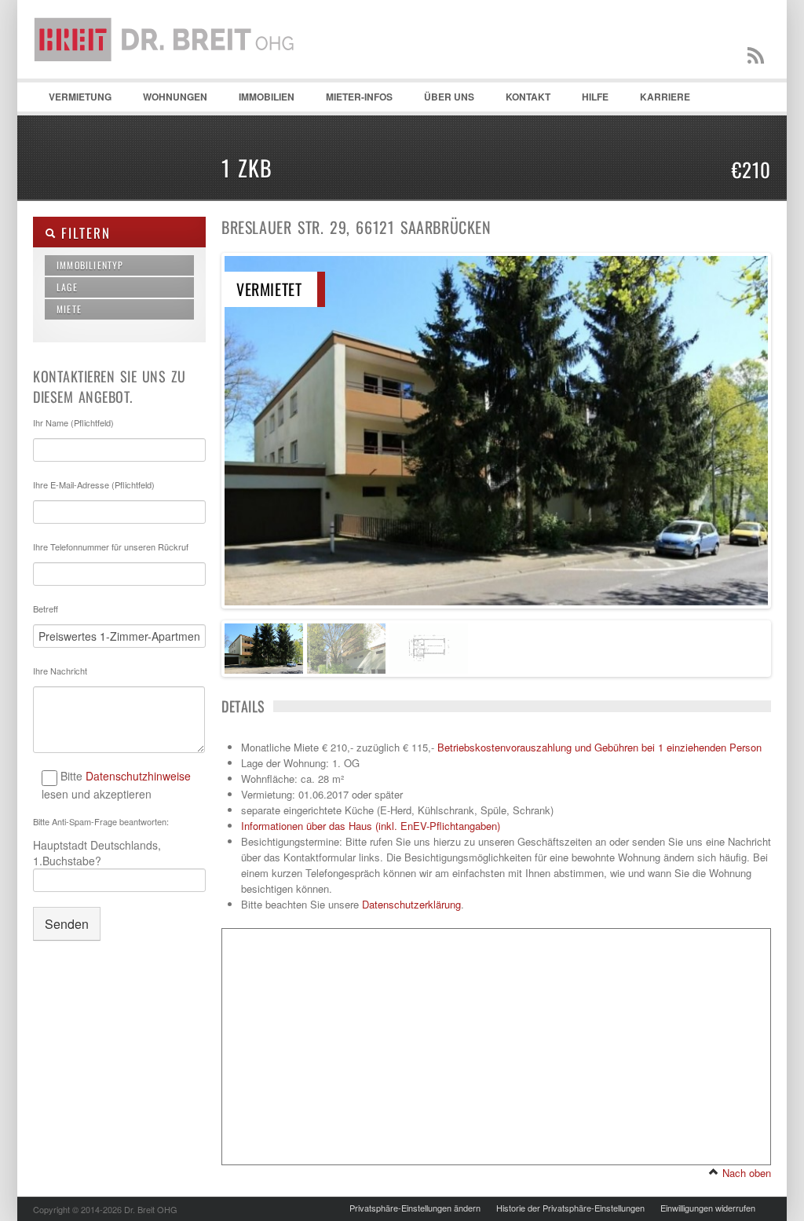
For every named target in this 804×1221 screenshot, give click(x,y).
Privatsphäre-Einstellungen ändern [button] (415, 1207)
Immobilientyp (90, 265)
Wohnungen (167, 100)
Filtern (83, 233)
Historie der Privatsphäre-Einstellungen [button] (570, 1207)
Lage (67, 287)
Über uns (449, 97)
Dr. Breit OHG (170, 78)
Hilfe (587, 100)
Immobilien (258, 100)
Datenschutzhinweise (138, 776)
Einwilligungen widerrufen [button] (707, 1207)
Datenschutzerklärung (411, 904)
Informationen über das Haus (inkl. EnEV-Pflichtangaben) (370, 825)
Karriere (665, 97)
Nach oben (745, 1172)
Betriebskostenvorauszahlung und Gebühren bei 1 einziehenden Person (599, 747)
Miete (69, 309)
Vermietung (72, 100)
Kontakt (520, 100)
